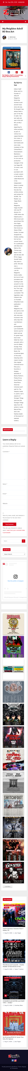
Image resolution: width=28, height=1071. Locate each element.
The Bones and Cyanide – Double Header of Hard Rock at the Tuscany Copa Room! (13, 966)
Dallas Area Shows (9, 905)
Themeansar (15, 1068)
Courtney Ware (18, 1005)
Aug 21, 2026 (8, 1041)
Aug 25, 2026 (9, 933)
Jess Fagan (17, 933)
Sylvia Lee (12, 37)
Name (5, 484)
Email (5, 494)
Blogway (24, 1066)
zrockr (16, 597)
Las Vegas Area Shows (10, 941)
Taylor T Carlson (18, 969)
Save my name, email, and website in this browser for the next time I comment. (13, 518)
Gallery (17, 905)
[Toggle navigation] (25, 21)
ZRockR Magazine (8, 597)
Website (5, 503)
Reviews (6, 907)
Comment (6, 451)
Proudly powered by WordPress (10, 1066)
